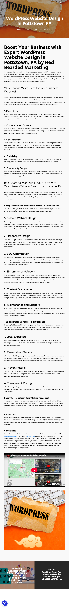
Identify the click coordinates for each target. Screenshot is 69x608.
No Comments (45, 29)
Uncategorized (34, 13)
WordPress (31, 436)
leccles (21, 29)
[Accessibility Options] (5, 603)
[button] (64, 2)
